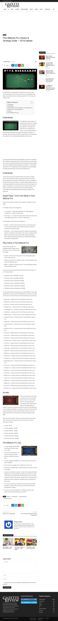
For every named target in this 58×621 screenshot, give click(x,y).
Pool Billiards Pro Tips (13, 112)
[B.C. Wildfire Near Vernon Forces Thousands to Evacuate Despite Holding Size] (42, 87)
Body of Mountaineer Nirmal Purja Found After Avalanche (50, 80)
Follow (34, 602)
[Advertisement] (29, 21)
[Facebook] (12, 65)
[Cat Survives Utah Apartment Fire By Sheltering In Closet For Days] (42, 64)
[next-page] (6, 553)
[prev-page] (4, 553)
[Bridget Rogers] (8, 525)
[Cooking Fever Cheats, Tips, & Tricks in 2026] (31, 542)
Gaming (4, 34)
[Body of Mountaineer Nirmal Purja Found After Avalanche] (42, 80)
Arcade (10, 111)
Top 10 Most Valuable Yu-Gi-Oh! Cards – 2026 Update (20, 548)
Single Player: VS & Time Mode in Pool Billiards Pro (20, 107)
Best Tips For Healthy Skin (9, 513)
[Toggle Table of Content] (30, 102)
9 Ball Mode (11, 106)
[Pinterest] (19, 65)
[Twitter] (16, 65)
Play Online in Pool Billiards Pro (15, 109)
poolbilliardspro (14, 496)
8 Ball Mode (10, 104)
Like (35, 599)
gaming (8, 496)
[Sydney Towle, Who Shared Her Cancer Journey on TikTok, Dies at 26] (42, 72)
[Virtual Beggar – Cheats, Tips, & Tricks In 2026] (8, 542)
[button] (53, 9)
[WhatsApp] (22, 65)
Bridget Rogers (7, 61)
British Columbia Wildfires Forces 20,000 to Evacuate (50, 57)
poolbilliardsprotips (23, 496)
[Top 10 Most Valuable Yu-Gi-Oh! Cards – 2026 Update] (20, 542)
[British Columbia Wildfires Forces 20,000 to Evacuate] (42, 57)
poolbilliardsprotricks (7, 498)
